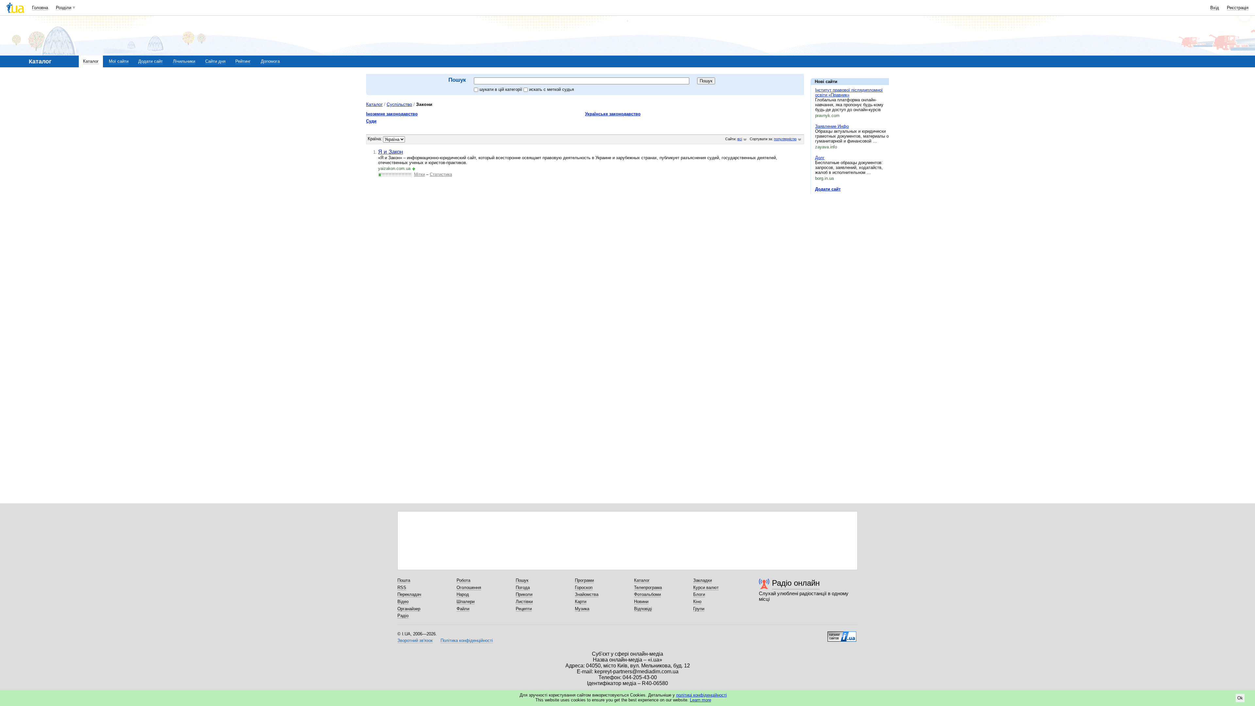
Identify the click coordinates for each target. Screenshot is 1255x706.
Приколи (524, 594)
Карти (580, 601)
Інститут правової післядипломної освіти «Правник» (849, 92)
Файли (463, 608)
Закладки (702, 580)
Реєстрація (1237, 7)
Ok (1240, 698)
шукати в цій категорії (501, 89)
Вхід (1214, 7)
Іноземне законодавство (392, 113)
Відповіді (643, 608)
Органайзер (408, 608)
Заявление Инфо (832, 126)
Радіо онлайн (796, 583)
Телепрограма (648, 587)
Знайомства (586, 594)
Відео (403, 601)
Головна (40, 7)
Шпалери (466, 601)
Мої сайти (118, 61)
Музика (582, 608)
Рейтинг (243, 61)
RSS (401, 587)
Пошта (403, 580)
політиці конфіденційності (701, 695)
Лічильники (184, 61)
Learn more (700, 700)
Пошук (522, 580)
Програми (584, 580)
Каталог (91, 61)
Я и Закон (390, 151)
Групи (698, 608)
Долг (820, 157)
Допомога (270, 61)
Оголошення (469, 587)
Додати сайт (150, 61)
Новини (641, 601)
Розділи (63, 7)
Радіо (403, 615)
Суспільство (399, 104)
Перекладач (409, 594)
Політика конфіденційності (467, 640)
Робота (463, 580)
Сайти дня (215, 61)
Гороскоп (584, 587)
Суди (371, 121)
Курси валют (706, 587)
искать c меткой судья (551, 89)
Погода (523, 587)
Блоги (699, 594)
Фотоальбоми (647, 594)
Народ (463, 594)
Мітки (419, 174)
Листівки (524, 601)
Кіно (697, 601)
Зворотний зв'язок (415, 640)
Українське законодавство (613, 113)
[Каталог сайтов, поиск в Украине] (842, 634)
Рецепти (524, 608)
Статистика (441, 174)
